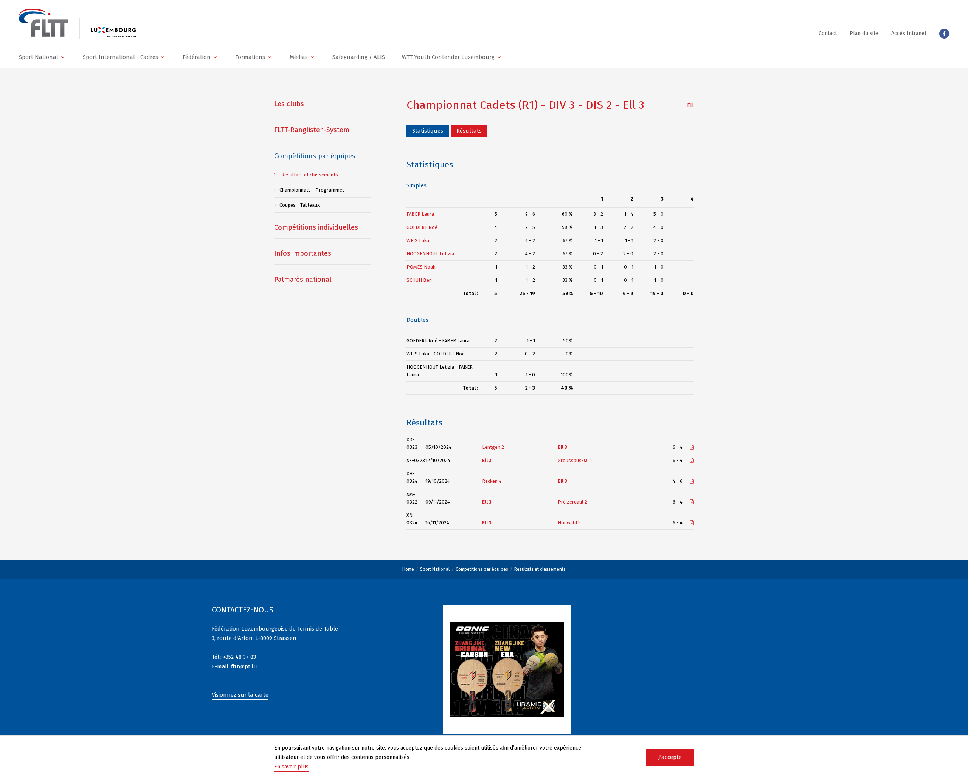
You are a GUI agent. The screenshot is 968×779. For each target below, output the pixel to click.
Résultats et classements (540, 569)
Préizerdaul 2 (572, 502)
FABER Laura (420, 214)
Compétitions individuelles (316, 227)
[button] (42, 56)
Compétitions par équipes (482, 569)
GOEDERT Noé (421, 227)
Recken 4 (491, 481)
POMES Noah (421, 267)
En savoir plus (291, 767)
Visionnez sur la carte (240, 694)
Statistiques (427, 130)
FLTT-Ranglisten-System (311, 130)
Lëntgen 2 (493, 447)
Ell (690, 105)
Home (408, 569)
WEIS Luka (417, 240)
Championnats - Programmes (312, 190)
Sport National (435, 569)
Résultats (469, 130)
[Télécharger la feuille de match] (692, 447)
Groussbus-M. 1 (575, 460)
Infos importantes (302, 253)
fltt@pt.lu (244, 666)
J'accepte (670, 757)
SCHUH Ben (419, 280)
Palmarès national (303, 279)
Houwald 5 (569, 523)
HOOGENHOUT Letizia (430, 254)
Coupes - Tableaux (299, 205)
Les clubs (289, 104)
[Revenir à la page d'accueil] (43, 23)
